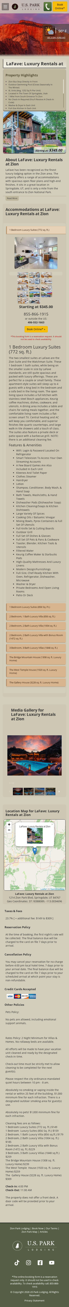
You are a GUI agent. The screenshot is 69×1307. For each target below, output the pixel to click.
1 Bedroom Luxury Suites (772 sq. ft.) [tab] (29, 229)
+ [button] (9, 824)
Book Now (37, 1228)
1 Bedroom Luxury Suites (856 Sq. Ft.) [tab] (29, 607)
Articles (44, 1231)
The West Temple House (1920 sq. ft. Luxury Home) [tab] (33, 671)
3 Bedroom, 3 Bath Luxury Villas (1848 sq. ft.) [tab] (33, 647)
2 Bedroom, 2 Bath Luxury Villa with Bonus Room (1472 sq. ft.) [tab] (36, 636)
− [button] (9, 830)
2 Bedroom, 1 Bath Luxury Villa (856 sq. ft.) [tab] (32, 616)
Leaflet (43, 888)
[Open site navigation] (5, 7)
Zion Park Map (29, 1231)
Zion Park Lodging (20, 1228)
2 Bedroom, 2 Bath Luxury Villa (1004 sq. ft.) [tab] (32, 625)
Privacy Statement (34, 1300)
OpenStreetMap (57, 888)
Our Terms (51, 1228)
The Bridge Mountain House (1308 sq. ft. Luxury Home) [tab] (35, 659)
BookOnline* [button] (60, 6)
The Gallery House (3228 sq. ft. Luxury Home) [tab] (34, 682)
